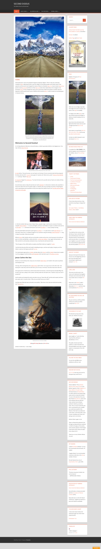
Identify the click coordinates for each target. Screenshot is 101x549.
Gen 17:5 (50, 86)
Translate (76, 532)
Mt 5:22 (83, 130)
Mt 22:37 (81, 244)
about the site (25, 148)
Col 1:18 (75, 262)
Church (44, 252)
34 (72, 132)
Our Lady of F (72, 208)
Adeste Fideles (23, 225)
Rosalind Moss (81, 391)
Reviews (71, 34)
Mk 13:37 (29, 176)
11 (78, 286)
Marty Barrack (77, 398)
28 (69, 132)
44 (77, 132)
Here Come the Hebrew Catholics (76, 221)
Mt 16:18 (38, 87)
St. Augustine (18, 180)
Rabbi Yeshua (43, 260)
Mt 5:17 (46, 91)
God (32, 254)
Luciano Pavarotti (55, 232)
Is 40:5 (53, 244)
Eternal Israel (54, 11)
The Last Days (81, 153)
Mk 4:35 (20, 284)
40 (84, 244)
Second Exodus (21, 3)
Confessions (29, 180)
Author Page (71, 38)
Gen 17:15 (61, 86)
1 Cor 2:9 (28, 175)
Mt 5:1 (75, 286)
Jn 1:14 (35, 249)
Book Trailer (79, 38)
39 (74, 132)
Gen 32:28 (24, 87)
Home (16, 11)
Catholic (32, 252)
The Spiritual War (34, 11)
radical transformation (75, 134)
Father (78, 282)
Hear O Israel (24, 11)
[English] (69, 528)
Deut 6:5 (79, 125)
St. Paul (17, 173)
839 (22, 84)
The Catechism (44, 11)
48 (79, 132)
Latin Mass (18, 227)
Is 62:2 (21, 89)
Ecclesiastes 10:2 (73, 518)
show (83, 455)
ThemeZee (28, 540)
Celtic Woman (57, 230)
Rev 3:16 (76, 139)
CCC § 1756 (71, 372)
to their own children (42, 239)
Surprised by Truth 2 (73, 461)
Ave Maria (43, 227)
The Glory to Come (54, 254)
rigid (76, 110)
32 (71, 132)
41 (22, 284)
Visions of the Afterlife (58, 175)
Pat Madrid (74, 446)
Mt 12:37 (77, 303)
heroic (20, 237)
